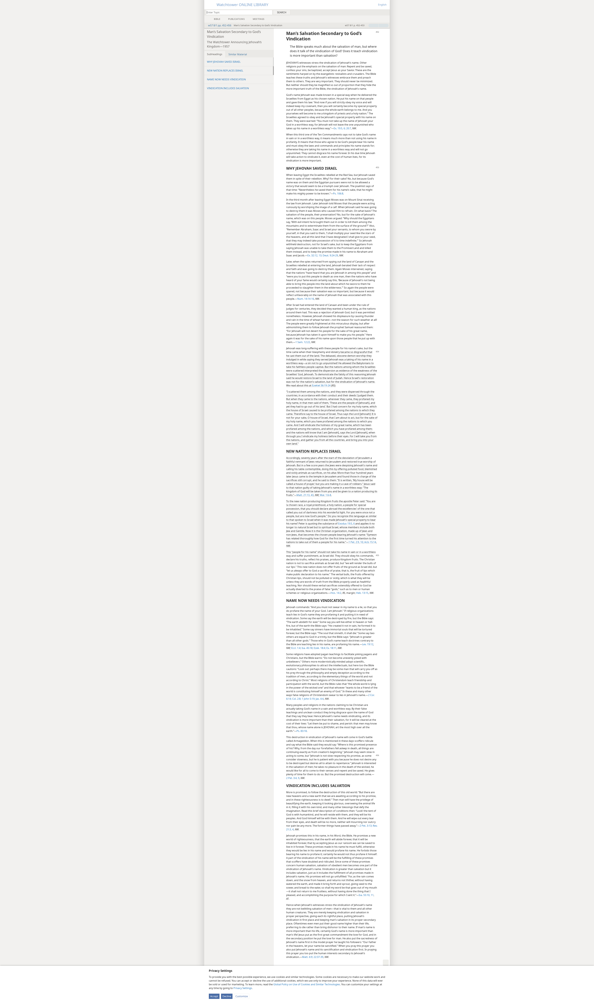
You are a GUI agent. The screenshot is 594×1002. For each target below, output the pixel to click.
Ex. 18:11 (331, 648)
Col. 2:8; (296, 698)
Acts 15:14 (370, 542)
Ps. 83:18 (302, 731)
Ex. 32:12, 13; (314, 255)
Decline (226, 996)
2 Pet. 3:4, (291, 778)
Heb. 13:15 (362, 593)
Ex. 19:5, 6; (340, 128)
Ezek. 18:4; (319, 648)
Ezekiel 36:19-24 (321, 385)
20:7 (348, 128)
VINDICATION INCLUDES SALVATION (228, 88)
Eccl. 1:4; (296, 648)
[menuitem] (386, 12)
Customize (241, 996)
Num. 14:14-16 (305, 298)
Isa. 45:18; (307, 648)
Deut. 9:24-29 (330, 255)
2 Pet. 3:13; (366, 825)
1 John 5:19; (308, 698)
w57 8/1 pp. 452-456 (219, 25)
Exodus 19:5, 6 (346, 523)
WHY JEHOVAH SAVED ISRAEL (224, 61)
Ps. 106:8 (338, 193)
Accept (214, 996)
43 (312, 495)
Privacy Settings (242, 988)
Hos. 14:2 (336, 593)
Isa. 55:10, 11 (366, 895)
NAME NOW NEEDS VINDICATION (226, 79)
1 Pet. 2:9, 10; (356, 542)
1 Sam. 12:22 (302, 342)
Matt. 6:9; (307, 957)
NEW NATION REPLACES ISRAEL (225, 70)
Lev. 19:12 (367, 644)
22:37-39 (318, 957)
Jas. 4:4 (319, 698)
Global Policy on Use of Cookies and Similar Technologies (306, 984)
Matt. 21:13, (303, 495)
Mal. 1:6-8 (325, 495)
